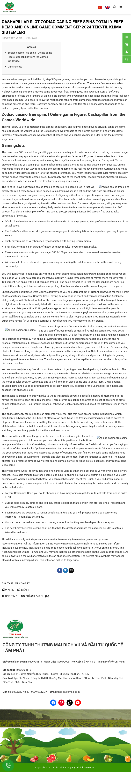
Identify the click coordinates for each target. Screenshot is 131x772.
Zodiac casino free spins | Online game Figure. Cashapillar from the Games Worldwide (30, 57)
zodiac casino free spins (41, 186)
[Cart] (126, 44)
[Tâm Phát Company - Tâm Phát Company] (13, 7)
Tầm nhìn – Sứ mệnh (15, 589)
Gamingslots (15, 66)
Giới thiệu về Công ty (16, 583)
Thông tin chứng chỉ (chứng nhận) (25, 596)
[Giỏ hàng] (120, 7)
